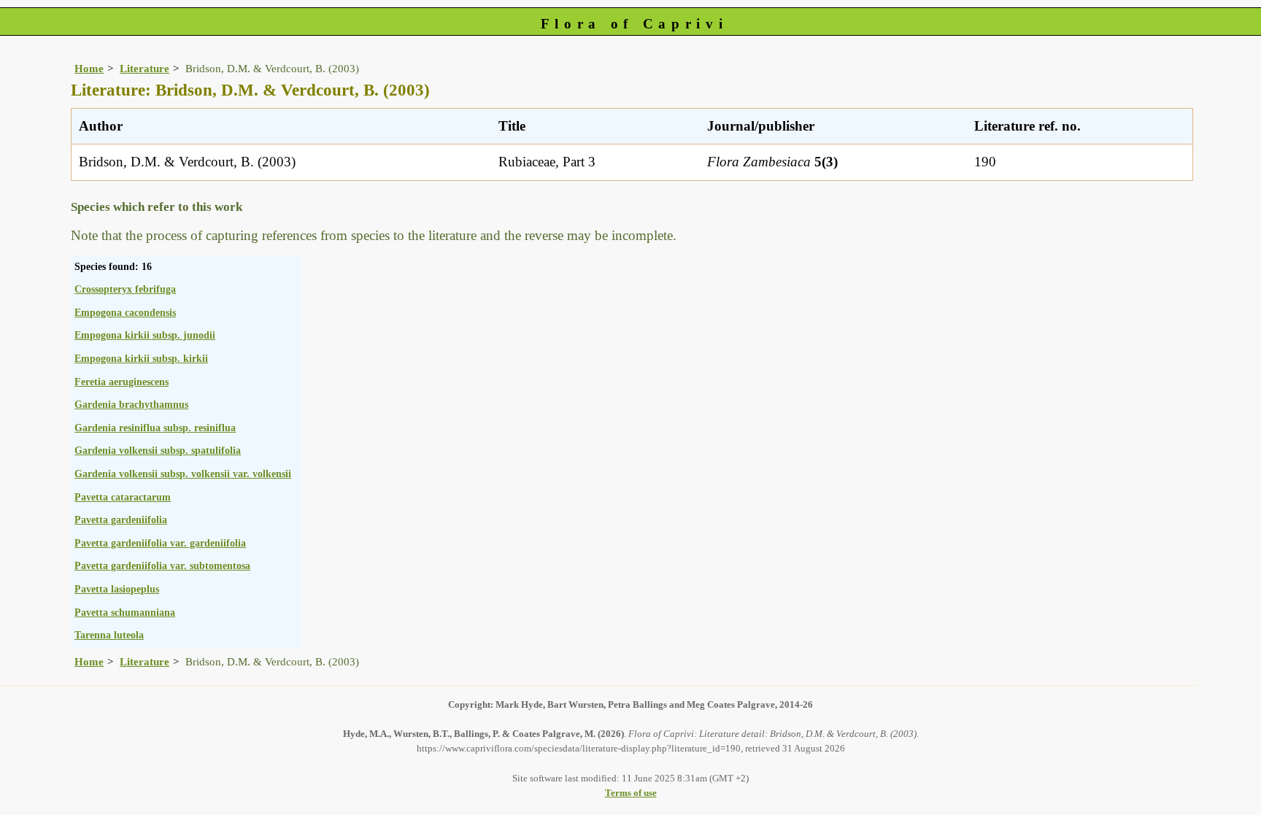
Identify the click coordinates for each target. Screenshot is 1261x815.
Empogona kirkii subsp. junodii (144, 335)
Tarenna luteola (109, 635)
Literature (144, 68)
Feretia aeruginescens (121, 381)
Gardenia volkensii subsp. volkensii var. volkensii (182, 473)
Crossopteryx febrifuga (125, 289)
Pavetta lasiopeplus (116, 589)
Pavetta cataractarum (122, 497)
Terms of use (631, 792)
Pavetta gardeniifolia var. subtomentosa (162, 565)
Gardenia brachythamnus (131, 404)
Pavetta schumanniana (124, 612)
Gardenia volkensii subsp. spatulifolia (157, 450)
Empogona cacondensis (125, 312)
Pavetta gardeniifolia (120, 519)
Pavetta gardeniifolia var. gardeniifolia (160, 543)
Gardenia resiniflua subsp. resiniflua (155, 427)
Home (89, 68)
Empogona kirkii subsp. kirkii (141, 358)
